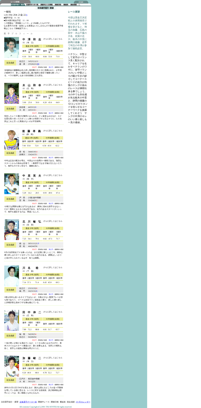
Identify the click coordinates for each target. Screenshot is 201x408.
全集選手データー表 (28, 402)
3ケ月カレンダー (83, 402)
